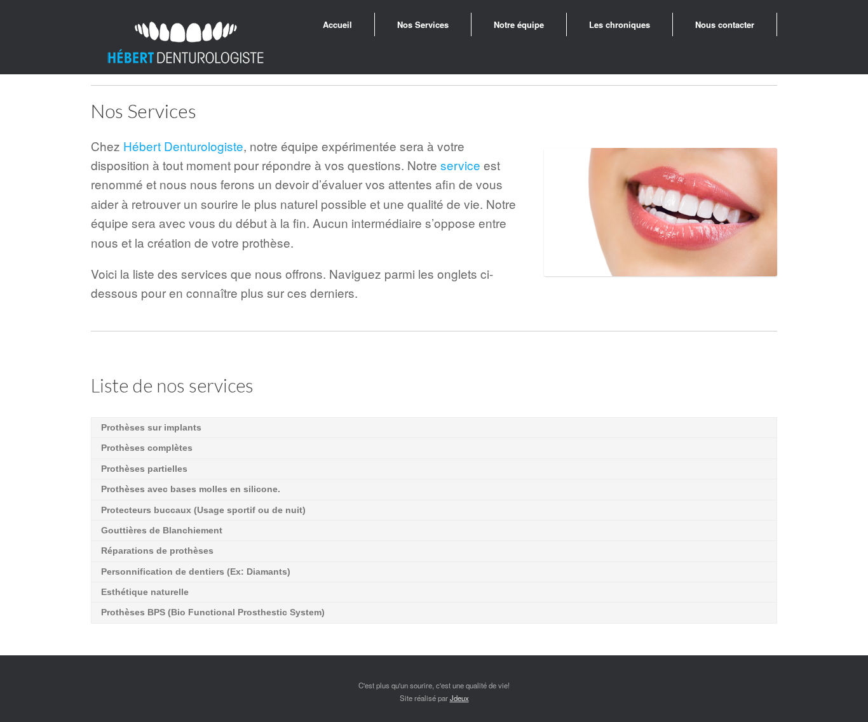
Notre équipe (519, 24)
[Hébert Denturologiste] (186, 43)
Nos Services (423, 24)
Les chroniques (619, 24)
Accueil (337, 24)
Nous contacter (724, 24)
